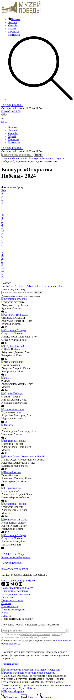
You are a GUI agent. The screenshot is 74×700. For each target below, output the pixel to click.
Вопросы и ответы (12, 600)
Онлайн (13, 25)
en (2, 121)
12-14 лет (30, 286)
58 (15, 554)
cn (6, 121)
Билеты (15, 19)
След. (21, 554)
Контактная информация (15, 557)
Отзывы (6, 603)
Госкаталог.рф (9, 606)
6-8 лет (10, 286)
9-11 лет (19, 286)
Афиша (12, 22)
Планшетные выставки (15, 591)
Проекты (13, 31)
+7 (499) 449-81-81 (12, 105)
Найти (38, 292)
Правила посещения (13, 609)
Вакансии (7, 597)
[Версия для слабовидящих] (4, 115)
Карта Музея (27, 580)
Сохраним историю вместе (17, 587)
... (13, 554)
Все (3, 190)
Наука (4, 612)
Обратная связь (10, 580)
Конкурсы (35, 158)
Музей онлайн (19, 158)
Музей (12, 28)
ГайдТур (6, 615)
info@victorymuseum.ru (14, 568)
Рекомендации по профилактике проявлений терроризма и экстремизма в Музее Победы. (36, 687)
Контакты (14, 34)
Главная (6, 158)
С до (10, 111)
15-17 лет (42, 286)
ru (2, 118)
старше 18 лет (56, 286)
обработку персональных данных (40, 634)
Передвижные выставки (15, 594)
